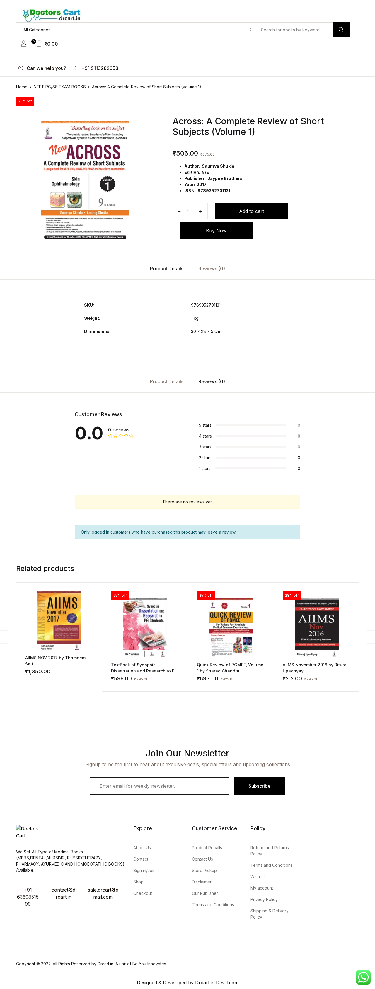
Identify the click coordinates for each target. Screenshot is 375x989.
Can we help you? (45, 68)
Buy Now (216, 230)
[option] (85, 181)
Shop (138, 881)
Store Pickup (204, 870)
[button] (23, 43)
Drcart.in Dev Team (216, 982)
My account (261, 887)
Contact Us (202, 858)
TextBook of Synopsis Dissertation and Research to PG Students (144, 671)
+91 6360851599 (28, 897)
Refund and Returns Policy (269, 850)
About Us (142, 847)
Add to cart (251, 211)
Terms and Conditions (213, 904)
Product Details (166, 268)
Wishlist (257, 876)
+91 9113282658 (99, 68)
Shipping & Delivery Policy (269, 913)
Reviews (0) (211, 268)
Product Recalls (207, 847)
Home (22, 86)
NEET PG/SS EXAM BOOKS (60, 86)
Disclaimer (202, 881)
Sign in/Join (144, 870)
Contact (140, 858)
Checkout (142, 893)
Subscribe (259, 786)
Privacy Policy (264, 899)
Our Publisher (205, 893)
